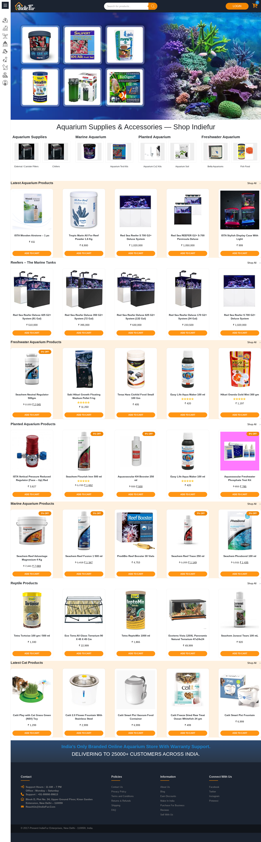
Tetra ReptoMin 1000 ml (136, 635)
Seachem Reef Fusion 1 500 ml (83, 556)
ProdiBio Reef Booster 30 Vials (135, 556)
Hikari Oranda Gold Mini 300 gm (240, 394)
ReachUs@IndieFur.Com (40, 806)
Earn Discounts (168, 796)
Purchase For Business (172, 805)
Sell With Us (166, 814)
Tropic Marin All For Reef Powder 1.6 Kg (84, 237)
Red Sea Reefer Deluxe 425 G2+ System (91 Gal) (32, 317)
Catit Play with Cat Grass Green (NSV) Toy (32, 717)
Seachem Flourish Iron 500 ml (84, 476)
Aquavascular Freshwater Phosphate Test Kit (239, 478)
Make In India (167, 800)
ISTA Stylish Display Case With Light (239, 237)
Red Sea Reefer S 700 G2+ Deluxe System (135, 237)
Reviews (164, 810)
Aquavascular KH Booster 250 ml (136, 478)
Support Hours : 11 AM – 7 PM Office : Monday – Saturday (44, 788)
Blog (162, 791)
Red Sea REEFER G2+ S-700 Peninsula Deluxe (188, 237)
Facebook (214, 787)
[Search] (152, 6)
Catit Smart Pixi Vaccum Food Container (136, 717)
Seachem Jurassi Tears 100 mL (239, 635)
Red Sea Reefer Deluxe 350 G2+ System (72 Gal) (84, 317)
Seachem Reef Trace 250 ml (187, 556)
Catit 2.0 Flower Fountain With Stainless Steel (84, 717)
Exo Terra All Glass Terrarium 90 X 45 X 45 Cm (84, 637)
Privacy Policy (118, 791)
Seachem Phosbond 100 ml (239, 556)
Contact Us (117, 787)
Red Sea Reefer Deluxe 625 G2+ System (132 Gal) (136, 317)
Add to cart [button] (32, 253)
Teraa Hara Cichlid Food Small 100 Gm (136, 396)
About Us (165, 787)
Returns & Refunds (121, 800)
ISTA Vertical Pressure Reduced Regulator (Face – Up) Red (32, 478)
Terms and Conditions (122, 796)
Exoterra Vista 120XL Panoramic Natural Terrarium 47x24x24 (187, 637)
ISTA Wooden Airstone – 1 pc (31, 235)
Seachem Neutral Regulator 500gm (31, 396)
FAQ (113, 810)
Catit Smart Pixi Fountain (240, 715)
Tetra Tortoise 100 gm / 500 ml (32, 635)
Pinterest (213, 800)
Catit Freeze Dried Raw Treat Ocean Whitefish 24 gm (188, 717)
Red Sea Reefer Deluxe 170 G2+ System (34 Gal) (188, 317)
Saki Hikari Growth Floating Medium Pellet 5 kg (83, 396)
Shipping (115, 805)
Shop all (251, 183)
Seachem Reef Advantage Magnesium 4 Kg (32, 558)
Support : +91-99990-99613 (42, 794)
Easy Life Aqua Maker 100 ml (187, 394)
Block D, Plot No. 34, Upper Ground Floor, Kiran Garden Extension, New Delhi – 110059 (59, 801)
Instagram (214, 796)
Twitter (212, 791)
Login (237, 6)
